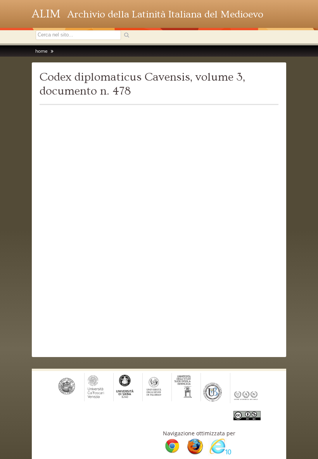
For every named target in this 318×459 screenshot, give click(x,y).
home (41, 51)
